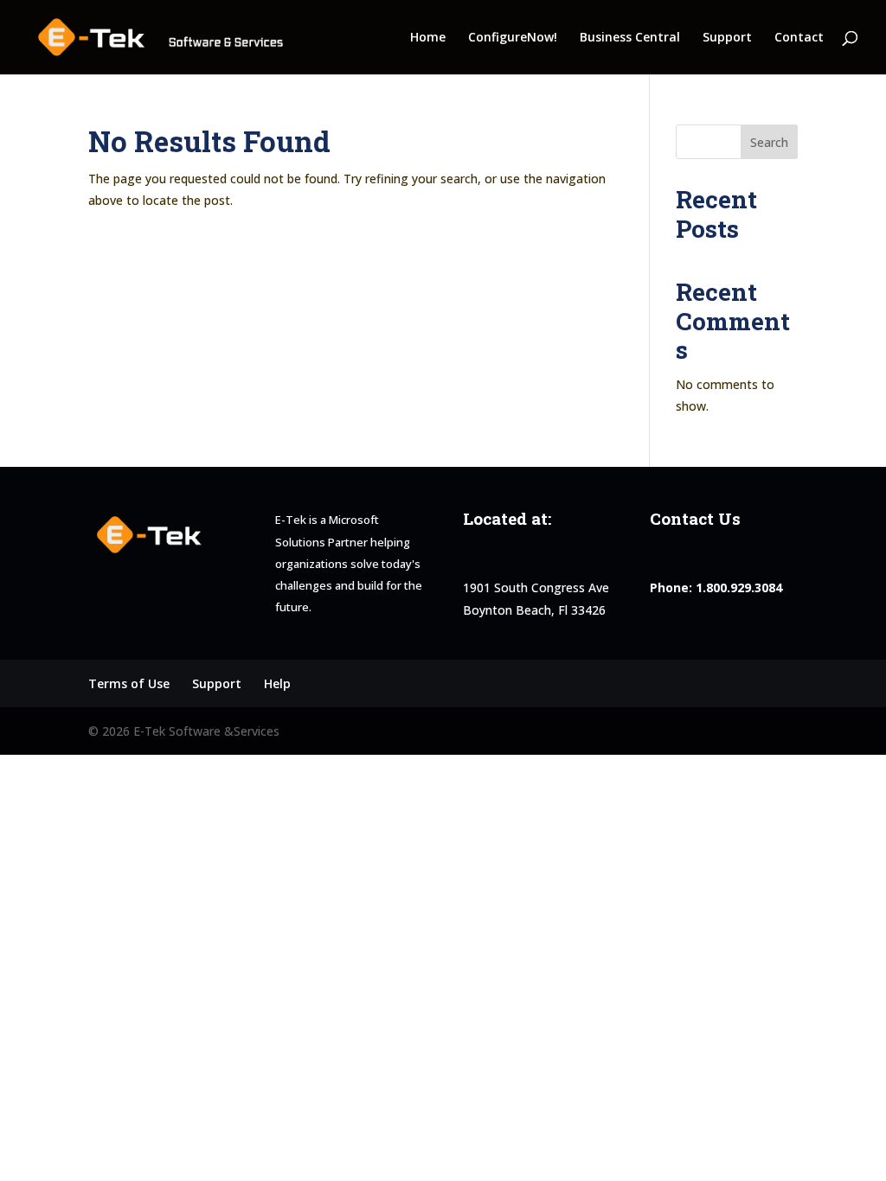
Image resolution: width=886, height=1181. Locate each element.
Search (769, 142)
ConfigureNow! (512, 38)
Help (277, 683)
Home (428, 38)
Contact (799, 38)
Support (727, 38)
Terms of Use (129, 683)
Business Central (630, 38)
